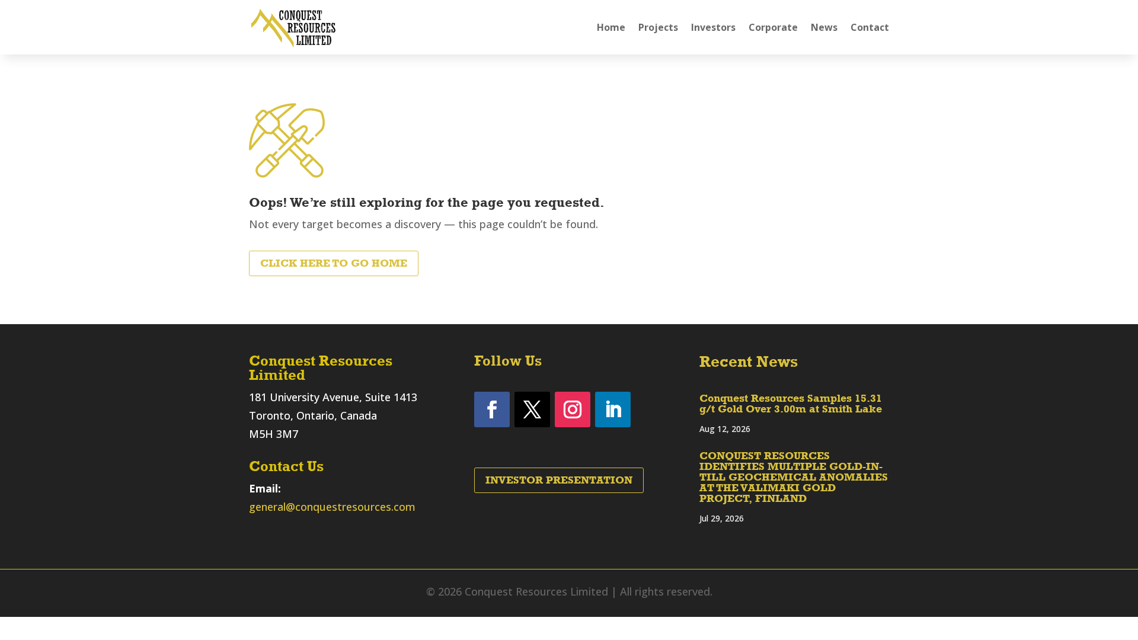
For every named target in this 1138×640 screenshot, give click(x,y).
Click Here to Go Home (333, 263)
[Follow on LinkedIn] (613, 409)
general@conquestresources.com (332, 507)
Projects (658, 27)
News (824, 27)
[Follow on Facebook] (492, 409)
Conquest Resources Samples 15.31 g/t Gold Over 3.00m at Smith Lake (790, 403)
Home (611, 27)
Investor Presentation (558, 480)
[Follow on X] (532, 409)
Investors (713, 27)
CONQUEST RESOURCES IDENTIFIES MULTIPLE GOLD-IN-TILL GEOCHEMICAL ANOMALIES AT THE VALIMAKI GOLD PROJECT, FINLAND (793, 477)
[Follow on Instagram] (572, 409)
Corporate (773, 27)
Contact (870, 27)
